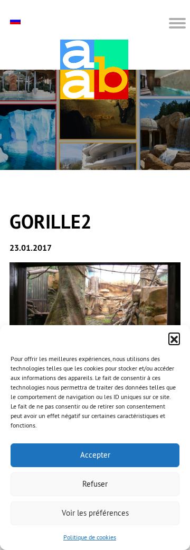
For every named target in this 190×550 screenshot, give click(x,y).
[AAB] (94, 69)
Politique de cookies (89, 537)
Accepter (95, 455)
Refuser (95, 484)
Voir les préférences (95, 513)
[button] (174, 338)
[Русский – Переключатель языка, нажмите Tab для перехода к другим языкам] (16, 21)
